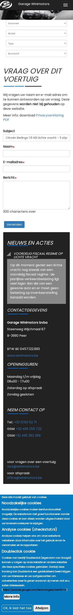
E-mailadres (13, 162)
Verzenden (14, 225)
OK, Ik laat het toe (17, 608)
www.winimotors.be (22, 355)
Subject (9, 131)
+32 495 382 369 (28, 435)
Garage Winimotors (33, 4)
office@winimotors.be (24, 477)
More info (11, 596)
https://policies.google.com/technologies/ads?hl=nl (34, 589)
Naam (8, 146)
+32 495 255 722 (29, 429)
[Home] (6, 5)
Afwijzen (41, 608)
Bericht (9, 177)
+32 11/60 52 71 (25, 422)
